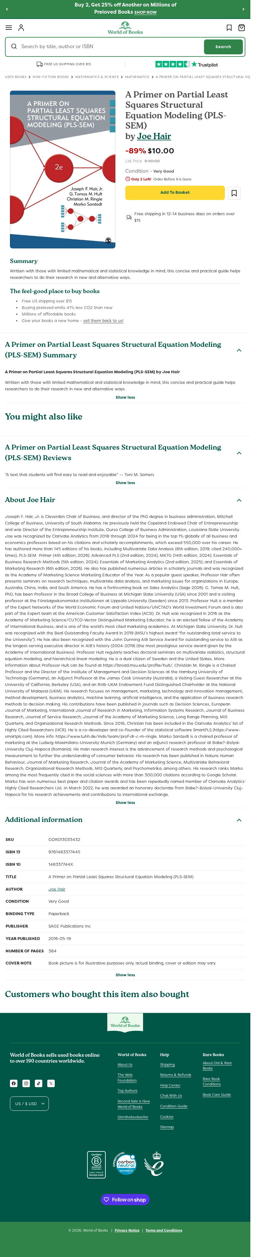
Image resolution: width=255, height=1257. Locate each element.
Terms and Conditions (164, 1230)
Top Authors (127, 1090)
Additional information (43, 820)
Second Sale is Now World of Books (134, 1104)
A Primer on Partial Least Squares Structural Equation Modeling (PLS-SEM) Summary (113, 350)
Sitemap (167, 1127)
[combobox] (125, 47)
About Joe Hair (30, 501)
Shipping (167, 1064)
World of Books (96, 1230)
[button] (8, 27)
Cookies (167, 1117)
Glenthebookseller (133, 1117)
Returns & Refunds (175, 1075)
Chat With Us (171, 1095)
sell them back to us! (103, 320)
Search (223, 46)
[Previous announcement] (7, 9)
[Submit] (14, 47)
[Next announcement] (243, 9)
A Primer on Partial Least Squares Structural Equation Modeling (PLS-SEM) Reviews (113, 453)
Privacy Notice (127, 1230)
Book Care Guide (217, 1094)
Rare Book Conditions (212, 1081)
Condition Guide (174, 1106)
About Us (125, 1064)
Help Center (170, 1085)
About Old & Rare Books (217, 1065)
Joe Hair (154, 137)
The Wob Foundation (127, 1077)
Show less (125, 397)
